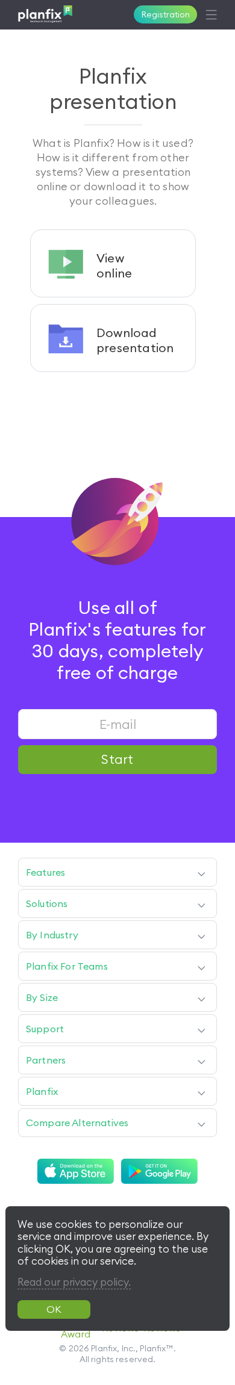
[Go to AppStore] (75, 1171)
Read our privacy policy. (74, 1282)
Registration (166, 14)
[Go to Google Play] (159, 1171)
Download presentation (135, 340)
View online (114, 265)
